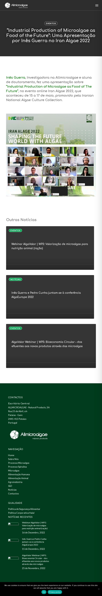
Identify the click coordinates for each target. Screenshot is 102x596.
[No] (98, 589)
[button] (96, 5)
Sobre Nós (13, 459)
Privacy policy (55, 592)
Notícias (15, 279)
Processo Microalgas (18, 463)
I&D (10, 485)
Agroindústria (15, 482)
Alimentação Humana (19, 474)
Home (11, 455)
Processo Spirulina (17, 466)
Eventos (51, 23)
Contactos (13, 493)
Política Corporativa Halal (21, 512)
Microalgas (13, 470)
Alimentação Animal (18, 478)
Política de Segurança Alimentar (24, 509)
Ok (44, 592)
